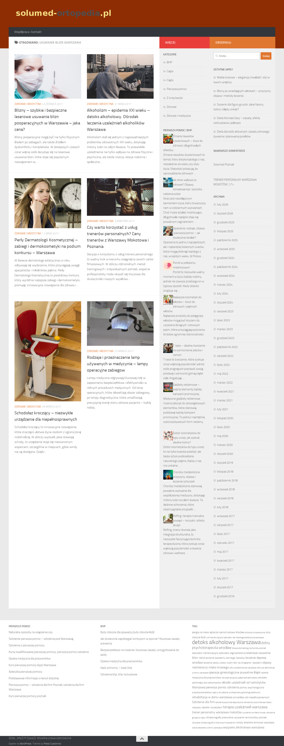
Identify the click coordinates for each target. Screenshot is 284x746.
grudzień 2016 (225, 596)
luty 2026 (222, 204)
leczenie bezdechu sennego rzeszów (225, 657)
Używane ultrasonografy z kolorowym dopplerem (214, 722)
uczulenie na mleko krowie (253, 712)
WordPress (25, 743)
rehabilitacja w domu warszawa (212, 697)
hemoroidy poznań (257, 648)
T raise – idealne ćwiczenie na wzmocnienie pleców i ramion (189, 350)
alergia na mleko (200, 632)
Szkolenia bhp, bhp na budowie (118, 674)
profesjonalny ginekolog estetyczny (244, 692)
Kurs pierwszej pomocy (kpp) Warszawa (32, 665)
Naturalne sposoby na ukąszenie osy (31, 632)
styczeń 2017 (225, 587)
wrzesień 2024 (226, 276)
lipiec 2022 (223, 365)
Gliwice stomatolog (240, 648)
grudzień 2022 (225, 338)
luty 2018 (222, 507)
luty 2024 (222, 293)
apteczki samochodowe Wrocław (227, 632)
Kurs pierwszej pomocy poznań (27, 696)
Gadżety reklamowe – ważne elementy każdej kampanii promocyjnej (187, 389)
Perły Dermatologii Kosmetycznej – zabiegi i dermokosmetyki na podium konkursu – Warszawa (47, 246)
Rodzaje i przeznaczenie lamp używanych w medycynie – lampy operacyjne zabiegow (117, 364)
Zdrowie (172, 107)
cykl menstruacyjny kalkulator (219, 637)
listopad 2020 (225, 418)
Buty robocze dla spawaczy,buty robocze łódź (127, 632)
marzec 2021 (225, 400)
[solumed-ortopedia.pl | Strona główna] (63, 13)
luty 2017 (222, 578)
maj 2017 (222, 551)
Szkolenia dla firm (203, 702)
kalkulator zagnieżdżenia (232, 653)
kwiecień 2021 (225, 391)
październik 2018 (227, 480)
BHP (169, 62)
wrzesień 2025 (226, 249)
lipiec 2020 (223, 427)
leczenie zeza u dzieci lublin (218, 662)
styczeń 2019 (225, 462)
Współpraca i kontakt (28, 32)
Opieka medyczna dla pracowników (29, 658)
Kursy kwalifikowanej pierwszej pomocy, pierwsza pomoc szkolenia (49, 652)
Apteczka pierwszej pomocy (25, 671)
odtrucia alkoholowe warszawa (242, 667)
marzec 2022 (225, 382)
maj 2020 (222, 436)
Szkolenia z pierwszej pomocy (26, 645)
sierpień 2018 (225, 498)
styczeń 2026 (225, 213)
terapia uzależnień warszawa (245, 707)
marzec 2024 (225, 284)
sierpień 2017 (225, 525)
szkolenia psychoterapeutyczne (229, 702)
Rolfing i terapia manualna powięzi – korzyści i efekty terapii (189, 520)
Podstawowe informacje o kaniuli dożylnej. (34, 678)
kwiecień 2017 (225, 560)
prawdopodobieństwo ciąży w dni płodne (210, 692)
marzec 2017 (225, 569)
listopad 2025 (225, 231)
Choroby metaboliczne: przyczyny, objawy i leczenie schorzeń (186, 476)
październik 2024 (227, 267)
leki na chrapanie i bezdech (247, 662)
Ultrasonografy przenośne (219, 717)
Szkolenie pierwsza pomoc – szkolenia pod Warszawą (41, 639)
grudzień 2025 (225, 222)
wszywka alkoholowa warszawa (243, 727)
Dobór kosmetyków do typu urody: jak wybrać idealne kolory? (186, 437)
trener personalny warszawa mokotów (217, 712)
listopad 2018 (225, 471)
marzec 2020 (225, 445)
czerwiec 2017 (225, 543)
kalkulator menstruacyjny (205, 653)
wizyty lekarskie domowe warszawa (255, 722)
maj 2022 (222, 373)
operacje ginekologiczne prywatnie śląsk (235, 672)
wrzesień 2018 (226, 489)
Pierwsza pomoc (177, 89)
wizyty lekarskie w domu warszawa (207, 727)
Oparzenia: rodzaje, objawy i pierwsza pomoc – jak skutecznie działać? (189, 233)
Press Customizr (52, 743)
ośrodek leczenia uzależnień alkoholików (240, 678)
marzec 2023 (225, 329)
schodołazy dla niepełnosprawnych (251, 697)
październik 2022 (227, 347)
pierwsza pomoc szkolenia (222, 687)
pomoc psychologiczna (252, 687)
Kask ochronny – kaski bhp (116, 668)
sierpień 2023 (225, 311)
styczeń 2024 (225, 302)
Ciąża (170, 71)
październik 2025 (227, 240)
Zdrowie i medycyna (27, 104)
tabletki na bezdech (212, 707)
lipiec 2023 (223, 320)
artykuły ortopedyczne (255, 632)
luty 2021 (222, 409)
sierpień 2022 (225, 356)
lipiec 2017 (223, 534)
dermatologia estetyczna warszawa (248, 637)
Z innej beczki (175, 98)
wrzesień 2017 (226, 516)
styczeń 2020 (225, 454)
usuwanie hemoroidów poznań (250, 717)
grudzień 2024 (225, 258)
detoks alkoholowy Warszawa (226, 642)
